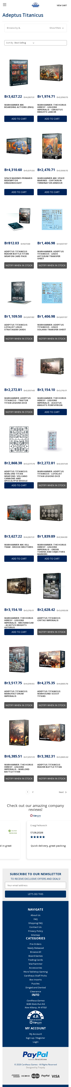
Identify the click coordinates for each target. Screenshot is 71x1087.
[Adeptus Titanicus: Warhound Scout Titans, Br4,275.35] (52, 659)
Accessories (35, 967)
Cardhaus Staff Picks (35, 975)
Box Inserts (35, 979)
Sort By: (10, 43)
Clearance (35, 991)
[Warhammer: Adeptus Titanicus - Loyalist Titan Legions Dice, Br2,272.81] (52, 439)
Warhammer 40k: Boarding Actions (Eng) (19, 106)
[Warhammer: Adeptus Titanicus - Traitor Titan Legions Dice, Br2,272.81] (19, 366)
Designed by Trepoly (35, 1067)
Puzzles (35, 983)
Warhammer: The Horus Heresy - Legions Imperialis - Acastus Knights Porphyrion (51, 401)
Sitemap (35, 935)
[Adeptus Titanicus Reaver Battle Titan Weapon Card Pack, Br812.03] (19, 219)
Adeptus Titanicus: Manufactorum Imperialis (16, 693)
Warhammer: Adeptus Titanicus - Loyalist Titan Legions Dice (50, 473)
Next (61, 792)
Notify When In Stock (19, 265)
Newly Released (35, 948)
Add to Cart (19, 118)
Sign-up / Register (35, 1038)
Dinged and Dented (35, 987)
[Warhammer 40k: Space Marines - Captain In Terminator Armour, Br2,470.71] (52, 146)
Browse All (35, 952)
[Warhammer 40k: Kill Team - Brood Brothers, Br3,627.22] (19, 512)
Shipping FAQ (35, 923)
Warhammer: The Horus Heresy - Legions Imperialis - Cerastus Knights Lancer (51, 108)
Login (35, 1042)
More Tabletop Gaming (35, 971)
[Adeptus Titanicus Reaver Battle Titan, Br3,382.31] (52, 732)
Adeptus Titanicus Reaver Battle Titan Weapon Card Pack (16, 253)
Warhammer (35, 963)
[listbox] (25, 42)
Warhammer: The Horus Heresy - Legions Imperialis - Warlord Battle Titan (18, 768)
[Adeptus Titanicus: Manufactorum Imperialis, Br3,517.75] (19, 659)
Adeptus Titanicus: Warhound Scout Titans (49, 693)
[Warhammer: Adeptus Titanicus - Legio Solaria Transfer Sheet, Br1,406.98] (52, 293)
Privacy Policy (35, 931)
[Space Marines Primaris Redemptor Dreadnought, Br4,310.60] (19, 146)
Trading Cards (35, 959)
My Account (35, 1034)
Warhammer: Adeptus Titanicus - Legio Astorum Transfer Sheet (50, 255)
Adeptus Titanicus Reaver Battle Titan (49, 765)
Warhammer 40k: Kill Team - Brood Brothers (18, 546)
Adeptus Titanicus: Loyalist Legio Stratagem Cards (16, 327)
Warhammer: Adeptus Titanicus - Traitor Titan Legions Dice (17, 400)
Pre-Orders (35, 944)
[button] (35, 28)
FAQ (36, 919)
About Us (35, 915)
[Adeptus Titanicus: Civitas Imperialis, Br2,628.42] (52, 586)
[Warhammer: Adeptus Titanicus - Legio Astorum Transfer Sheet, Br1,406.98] (52, 219)
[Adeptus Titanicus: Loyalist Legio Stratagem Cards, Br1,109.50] (19, 293)
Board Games (35, 956)
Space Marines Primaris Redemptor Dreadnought (18, 180)
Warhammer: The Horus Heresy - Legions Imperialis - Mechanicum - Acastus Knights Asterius (19, 623)
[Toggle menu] (4, 4)
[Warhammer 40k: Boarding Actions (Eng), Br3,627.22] (19, 73)
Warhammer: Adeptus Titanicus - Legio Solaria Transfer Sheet (51, 327)
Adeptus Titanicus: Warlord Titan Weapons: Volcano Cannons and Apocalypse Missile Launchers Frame (16, 477)
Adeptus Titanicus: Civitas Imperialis (49, 619)
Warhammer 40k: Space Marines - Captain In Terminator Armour (51, 180)
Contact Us (35, 927)
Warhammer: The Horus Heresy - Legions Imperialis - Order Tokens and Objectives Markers (51, 549)
